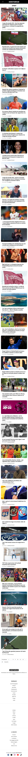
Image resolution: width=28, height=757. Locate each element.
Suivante (6, 662)
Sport (14, 719)
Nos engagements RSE (14, 740)
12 (23, 659)
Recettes (14, 694)
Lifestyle (14, 710)
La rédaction (14, 738)
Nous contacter (14, 736)
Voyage (14, 723)
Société (14, 717)
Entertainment (14, 689)
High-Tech (14, 696)
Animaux (14, 685)
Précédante (4, 659)
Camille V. (10, 116)
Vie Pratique (14, 721)
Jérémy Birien (10, 269)
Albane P (9, 204)
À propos (14, 734)
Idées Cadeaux (14, 724)
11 (20, 659)
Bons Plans (14, 687)
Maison (14, 712)
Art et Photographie (14, 683)
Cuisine (14, 693)
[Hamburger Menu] (3, 2)
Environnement (14, 691)
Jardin (14, 700)
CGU (14, 744)
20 (2, 662)
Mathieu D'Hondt (11, 29)
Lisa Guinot (10, 94)
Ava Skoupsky (10, 354)
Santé (14, 713)
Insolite (14, 698)
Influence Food (14, 745)
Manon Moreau (11, 654)
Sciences (14, 715)
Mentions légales (14, 742)
